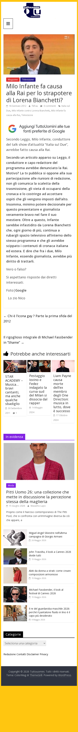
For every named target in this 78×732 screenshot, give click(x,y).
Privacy (44, 654)
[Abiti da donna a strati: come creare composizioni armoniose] (15, 569)
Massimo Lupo (38, 505)
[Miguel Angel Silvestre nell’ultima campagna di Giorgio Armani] (15, 531)
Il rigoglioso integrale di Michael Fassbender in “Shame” (38, 340)
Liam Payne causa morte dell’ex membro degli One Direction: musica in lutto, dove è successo (62, 393)
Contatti (21, 654)
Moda (11, 485)
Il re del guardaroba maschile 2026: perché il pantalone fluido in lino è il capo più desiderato (49, 612)
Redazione (9, 654)
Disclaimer (33, 654)
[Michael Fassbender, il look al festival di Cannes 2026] (15, 588)
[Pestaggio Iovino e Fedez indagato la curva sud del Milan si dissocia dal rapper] (38, 362)
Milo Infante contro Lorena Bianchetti (31, 110)
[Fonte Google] (39, 129)
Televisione (28, 79)
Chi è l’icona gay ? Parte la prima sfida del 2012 (37, 318)
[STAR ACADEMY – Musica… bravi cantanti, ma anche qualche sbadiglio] (14, 362)
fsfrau (35, 105)
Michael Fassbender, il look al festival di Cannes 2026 (46, 591)
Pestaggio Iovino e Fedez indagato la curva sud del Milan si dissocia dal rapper (38, 389)
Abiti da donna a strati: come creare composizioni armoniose (50, 572)
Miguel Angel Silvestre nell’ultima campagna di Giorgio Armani (48, 534)
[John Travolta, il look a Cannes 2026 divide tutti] (15, 550)
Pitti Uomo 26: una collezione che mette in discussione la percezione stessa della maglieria (38, 496)
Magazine (13, 79)
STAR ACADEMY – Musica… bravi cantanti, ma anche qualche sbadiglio (14, 390)
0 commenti (49, 105)
